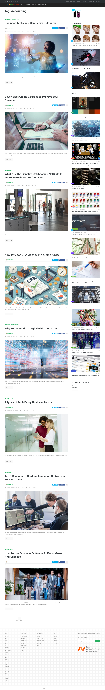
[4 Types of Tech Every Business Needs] (36, 432)
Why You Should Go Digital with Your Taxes (31, 328)
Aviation (7, 636)
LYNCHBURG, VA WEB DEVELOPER (19, 688)
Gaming (6, 659)
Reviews (23, 647)
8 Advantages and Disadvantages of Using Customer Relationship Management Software (85, 281)
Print (6, 675)
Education (13, 93)
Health (6, 664)
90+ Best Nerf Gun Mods (78, 188)
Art (54, 633)
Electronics (8, 650)
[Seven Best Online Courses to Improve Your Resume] (36, 130)
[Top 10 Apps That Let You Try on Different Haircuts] (86, 33)
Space (38, 645)
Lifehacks (13, 19)
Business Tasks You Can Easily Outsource (30, 23)
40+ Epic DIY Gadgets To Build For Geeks (82, 68)
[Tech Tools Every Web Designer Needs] (86, 105)
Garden (7, 661)
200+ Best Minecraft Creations (79, 140)
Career (6, 638)
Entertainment (41, 4)
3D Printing (40, 633)
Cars (6, 640)
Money (6, 673)
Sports (55, 643)
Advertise (91, 1)
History (7, 666)
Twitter (56, 28)
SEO (22, 652)
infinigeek (10, 28)
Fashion (7, 654)
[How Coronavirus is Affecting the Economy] (86, 340)
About (67, 1)
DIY (5, 645)
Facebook (63, 28)
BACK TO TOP (97, 688)
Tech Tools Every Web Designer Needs (81, 117)
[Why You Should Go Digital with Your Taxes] (36, 359)
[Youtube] (9, 1)
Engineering (40, 640)
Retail (6, 678)
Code (38, 636)
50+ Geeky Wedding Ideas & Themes (81, 257)
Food (6, 657)
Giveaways (24, 640)
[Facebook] (5, 1)
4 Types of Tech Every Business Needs (28, 402)
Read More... (9, 82)
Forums (78, 1)
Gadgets (23, 638)
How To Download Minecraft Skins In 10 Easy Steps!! (85, 211)
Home (22, 643)
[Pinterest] (15, 1)
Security (23, 650)
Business (7, 19)
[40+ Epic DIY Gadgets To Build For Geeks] (86, 57)
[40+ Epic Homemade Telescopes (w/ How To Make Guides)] (86, 80)
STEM (33, 4)
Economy (7, 647)
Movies (55, 638)
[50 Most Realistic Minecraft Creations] (86, 294)
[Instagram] (17, 1)
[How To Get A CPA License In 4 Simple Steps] (36, 285)
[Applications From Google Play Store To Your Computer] (86, 363)
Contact (98, 1)
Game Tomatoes (76, 385)
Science (39, 643)
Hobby (6, 668)
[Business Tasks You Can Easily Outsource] (36, 53)
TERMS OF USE (62, 688)
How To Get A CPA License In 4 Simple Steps (32, 254)
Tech (22, 4)
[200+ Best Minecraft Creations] (86, 128)
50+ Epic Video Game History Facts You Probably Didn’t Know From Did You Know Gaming (85, 164)
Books (55, 636)
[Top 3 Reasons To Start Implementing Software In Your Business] (36, 510)
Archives (72, 1)
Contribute (84, 1)
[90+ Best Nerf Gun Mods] (86, 176)
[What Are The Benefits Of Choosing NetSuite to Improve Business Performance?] (36, 209)
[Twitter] (7, 1)
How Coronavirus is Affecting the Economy (82, 352)
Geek (27, 4)
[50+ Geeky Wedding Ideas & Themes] (86, 246)
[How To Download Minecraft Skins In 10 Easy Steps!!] (86, 199)
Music (55, 640)
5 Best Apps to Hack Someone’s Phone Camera (83, 234)
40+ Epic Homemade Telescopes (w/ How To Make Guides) (84, 92)
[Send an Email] (11, 1)
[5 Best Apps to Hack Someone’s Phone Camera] (86, 223)
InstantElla (74, 387)
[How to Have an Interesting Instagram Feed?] (86, 317)
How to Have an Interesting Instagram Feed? (83, 329)
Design (6, 643)
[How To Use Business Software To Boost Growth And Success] (36, 583)
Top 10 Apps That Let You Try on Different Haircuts (84, 45)
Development (24, 636)
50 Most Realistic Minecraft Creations (81, 306)
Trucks (6, 683)
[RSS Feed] (13, 1)
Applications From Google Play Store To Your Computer (85, 375)
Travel (6, 680)
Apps (6, 633)
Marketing (23, 645)
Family (6, 652)
